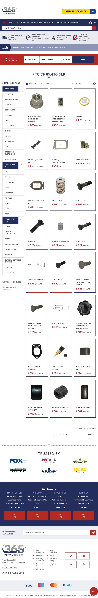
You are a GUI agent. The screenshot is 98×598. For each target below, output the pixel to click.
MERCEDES (9, 193)
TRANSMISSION (10, 159)
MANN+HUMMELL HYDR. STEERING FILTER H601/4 (58, 119)
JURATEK (8, 254)
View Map (14, 515)
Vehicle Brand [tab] (10, 165)
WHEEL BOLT (33, 241)
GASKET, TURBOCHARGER (58, 161)
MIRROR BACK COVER (84, 407)
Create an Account (82, 32)
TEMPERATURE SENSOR (58, 367)
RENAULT (8, 198)
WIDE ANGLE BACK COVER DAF (35, 408)
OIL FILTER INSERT (59, 200)
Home (15, 47)
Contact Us (39, 565)
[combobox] (49, 28)
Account (39, 555)
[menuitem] (5, 23)
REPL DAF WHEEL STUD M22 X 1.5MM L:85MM (35, 326)
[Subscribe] (93, 532)
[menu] (40, 23)
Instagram (84, 564)
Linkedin (71, 564)
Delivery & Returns (40, 559)
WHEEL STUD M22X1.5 (36, 280)
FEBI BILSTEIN (10, 267)
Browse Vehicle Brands (28, 47)
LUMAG (8, 226)
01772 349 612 (13, 573)
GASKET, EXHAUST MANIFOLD (35, 367)
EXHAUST (8, 136)
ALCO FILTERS (10, 272)
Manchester (14, 492)
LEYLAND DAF (10, 182)
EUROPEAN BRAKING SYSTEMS (13, 261)
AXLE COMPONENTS (12, 99)
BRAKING (8, 115)
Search (83, 59)
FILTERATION (9, 141)
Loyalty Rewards (53, 565)
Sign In (77, 28)
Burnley (84, 492)
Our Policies (53, 551)
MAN (6, 187)
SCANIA (8, 203)
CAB (6, 120)
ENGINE (8, 131)
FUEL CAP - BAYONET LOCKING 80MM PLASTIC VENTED (84, 326)
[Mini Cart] (95, 22)
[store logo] (9, 11)
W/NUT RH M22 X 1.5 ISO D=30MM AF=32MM (35, 119)
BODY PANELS (10, 104)
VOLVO (7, 208)
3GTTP (7, 239)
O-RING (79, 116)
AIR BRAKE (9, 94)
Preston (37, 492)
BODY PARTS (10, 110)
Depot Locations (40, 551)
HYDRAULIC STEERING (60, 241)
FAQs (52, 555)
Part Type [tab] (9, 89)
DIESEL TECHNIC (11, 249)
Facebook (84, 555)
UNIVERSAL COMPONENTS (10, 232)
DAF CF (46, 47)
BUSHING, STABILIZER (60, 407)
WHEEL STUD (81, 200)
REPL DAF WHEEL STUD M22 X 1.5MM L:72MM (83, 282)
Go (92, 11)
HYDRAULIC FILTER (83, 160)
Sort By (75, 84)
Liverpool (60, 492)
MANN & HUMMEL (11, 244)
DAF (40, 47)
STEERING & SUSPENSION (10, 153)
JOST (7, 214)
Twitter (71, 555)
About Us (40, 569)
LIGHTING (8, 146)
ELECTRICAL (9, 125)
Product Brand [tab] (10, 220)
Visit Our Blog (53, 559)
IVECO (7, 177)
